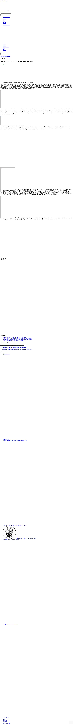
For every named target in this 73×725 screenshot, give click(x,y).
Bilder (1, 56)
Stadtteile (5, 56)
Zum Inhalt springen (4, 0)
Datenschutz (5, 721)
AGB (4, 719)
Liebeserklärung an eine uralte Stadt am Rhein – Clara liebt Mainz (14, 337)
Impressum (5, 720)
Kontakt (4, 23)
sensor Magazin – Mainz (4, 10)
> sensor (6, 17)
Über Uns (4, 19)
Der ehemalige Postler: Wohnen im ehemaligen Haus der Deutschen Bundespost (17, 339)
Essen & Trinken (6, 47)
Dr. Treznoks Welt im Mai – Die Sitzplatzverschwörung (26, 538)
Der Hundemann (6, 439)
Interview (4, 46)
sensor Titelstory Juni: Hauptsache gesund (10, 624)
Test (3, 49)
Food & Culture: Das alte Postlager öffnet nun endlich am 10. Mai (14, 525)
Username (2, 12)
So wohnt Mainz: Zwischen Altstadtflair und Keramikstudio (13, 340)
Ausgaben (4, 22)
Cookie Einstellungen (6, 723)
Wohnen (4, 50)
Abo (3, 20)
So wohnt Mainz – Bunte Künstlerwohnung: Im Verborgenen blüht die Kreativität (17, 338)
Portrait (4, 48)
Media (4, 21)
